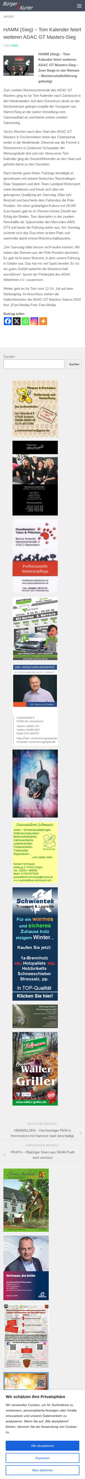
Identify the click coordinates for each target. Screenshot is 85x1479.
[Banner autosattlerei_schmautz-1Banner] (35, 882)
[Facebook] (8, 321)
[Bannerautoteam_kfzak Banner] (35, 659)
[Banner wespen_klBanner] (35, 436)
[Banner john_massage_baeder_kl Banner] (35, 1027)
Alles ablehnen (42, 1470)
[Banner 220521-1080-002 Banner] (35, 816)
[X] (17, 321)
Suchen (9, 356)
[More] (43, 321)
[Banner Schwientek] (35, 999)
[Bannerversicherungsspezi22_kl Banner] (35, 744)
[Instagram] (34, 321)
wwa (14, 45)
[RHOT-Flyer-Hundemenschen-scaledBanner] (26, 1367)
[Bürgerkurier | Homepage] (23, 6)
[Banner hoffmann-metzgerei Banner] (35, 1104)
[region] (42, 1434)
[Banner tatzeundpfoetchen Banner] (35, 592)
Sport (8, 17)
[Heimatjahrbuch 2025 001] (26, 1230)
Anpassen (42, 1458)
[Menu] (79, 5)
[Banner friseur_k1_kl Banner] (35, 514)
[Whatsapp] (25, 321)
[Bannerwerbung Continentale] (26, 1299)
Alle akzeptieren (42, 1446)
